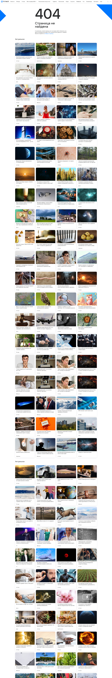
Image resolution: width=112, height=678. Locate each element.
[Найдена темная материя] (87, 448)
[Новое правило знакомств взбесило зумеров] (45, 115)
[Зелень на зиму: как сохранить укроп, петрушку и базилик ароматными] (45, 52)
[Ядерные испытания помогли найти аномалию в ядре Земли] (45, 510)
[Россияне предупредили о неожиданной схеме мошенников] (87, 302)
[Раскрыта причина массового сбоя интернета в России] (45, 156)
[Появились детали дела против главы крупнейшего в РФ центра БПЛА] (87, 579)
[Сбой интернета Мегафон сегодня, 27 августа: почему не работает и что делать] (25, 510)
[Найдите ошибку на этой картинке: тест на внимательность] (66, 302)
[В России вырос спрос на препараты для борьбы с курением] (45, 94)
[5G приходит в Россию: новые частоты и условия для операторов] (45, 344)
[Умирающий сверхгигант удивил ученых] (87, 52)
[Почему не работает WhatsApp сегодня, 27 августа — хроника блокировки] (25, 531)
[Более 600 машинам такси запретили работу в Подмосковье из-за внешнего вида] (66, 198)
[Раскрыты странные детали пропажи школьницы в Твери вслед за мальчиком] (87, 177)
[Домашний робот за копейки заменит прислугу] (45, 364)
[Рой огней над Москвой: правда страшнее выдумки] (87, 73)
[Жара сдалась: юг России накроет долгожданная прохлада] (25, 281)
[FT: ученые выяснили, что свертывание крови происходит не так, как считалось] (66, 620)
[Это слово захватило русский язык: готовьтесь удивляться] (45, 240)
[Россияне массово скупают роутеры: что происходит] (87, 136)
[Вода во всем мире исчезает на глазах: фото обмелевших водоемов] (66, 94)
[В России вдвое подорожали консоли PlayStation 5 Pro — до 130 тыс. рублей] (25, 136)
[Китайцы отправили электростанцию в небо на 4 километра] (45, 641)
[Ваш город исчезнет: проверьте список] (66, 579)
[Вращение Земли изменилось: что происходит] (25, 156)
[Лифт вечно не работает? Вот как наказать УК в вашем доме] (25, 489)
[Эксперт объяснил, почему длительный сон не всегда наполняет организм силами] (25, 385)
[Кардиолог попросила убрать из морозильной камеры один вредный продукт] (66, 52)
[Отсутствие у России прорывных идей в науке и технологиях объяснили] (66, 115)
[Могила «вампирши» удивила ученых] (45, 531)
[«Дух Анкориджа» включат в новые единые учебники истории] (45, 406)
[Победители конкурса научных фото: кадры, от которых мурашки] (66, 510)
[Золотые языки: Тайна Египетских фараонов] (25, 240)
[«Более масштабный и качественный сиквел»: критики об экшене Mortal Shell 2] (66, 281)
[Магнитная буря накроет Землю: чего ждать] (25, 177)
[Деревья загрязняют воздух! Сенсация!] (66, 427)
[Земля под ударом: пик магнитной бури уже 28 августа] (87, 281)
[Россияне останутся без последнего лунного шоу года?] (45, 177)
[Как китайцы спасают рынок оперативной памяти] (66, 468)
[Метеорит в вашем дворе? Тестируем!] (87, 323)
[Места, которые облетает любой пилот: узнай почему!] (25, 302)
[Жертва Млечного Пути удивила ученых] (87, 219)
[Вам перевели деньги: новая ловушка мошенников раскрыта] (87, 115)
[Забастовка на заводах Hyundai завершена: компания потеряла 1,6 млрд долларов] (87, 427)
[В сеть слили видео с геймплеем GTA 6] (25, 468)
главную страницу (49, 33)
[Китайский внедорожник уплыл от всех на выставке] (66, 448)
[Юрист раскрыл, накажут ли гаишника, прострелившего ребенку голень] (25, 323)
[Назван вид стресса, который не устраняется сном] (25, 600)
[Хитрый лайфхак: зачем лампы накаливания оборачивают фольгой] (45, 198)
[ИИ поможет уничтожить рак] (87, 406)
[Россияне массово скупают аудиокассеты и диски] (45, 427)
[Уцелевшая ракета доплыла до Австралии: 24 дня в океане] (25, 52)
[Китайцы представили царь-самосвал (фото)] (45, 558)
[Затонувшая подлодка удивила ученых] (45, 73)
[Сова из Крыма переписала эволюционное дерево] (45, 302)
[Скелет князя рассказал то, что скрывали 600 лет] (66, 73)
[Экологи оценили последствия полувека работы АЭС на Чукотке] (87, 156)
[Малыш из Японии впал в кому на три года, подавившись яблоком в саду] (25, 219)
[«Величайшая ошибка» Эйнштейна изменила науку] (66, 323)
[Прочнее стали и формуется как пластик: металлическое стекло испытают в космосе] (87, 94)
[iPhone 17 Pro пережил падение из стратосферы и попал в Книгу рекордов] (66, 344)
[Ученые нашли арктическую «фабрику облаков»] (66, 406)
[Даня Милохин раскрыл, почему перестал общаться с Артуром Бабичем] (25, 641)
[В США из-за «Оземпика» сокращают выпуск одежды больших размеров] (45, 620)
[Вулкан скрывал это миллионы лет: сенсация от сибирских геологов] (87, 260)
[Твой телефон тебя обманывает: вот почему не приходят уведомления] (66, 364)
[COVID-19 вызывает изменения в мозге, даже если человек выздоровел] (66, 260)
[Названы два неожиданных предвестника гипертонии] (25, 94)
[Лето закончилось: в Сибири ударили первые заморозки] (66, 531)
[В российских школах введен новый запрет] (87, 344)
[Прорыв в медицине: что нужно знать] (66, 156)
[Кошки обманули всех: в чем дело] (87, 558)
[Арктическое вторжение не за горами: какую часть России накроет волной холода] (25, 579)
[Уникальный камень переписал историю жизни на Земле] (25, 558)
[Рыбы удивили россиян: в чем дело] (66, 558)
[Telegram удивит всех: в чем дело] (25, 662)
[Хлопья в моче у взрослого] (25, 448)
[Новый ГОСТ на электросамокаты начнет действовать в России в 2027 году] (66, 489)
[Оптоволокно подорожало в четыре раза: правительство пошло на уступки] (25, 406)
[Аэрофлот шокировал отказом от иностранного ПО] (25, 260)
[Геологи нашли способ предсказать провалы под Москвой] (45, 260)
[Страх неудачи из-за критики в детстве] (25, 364)
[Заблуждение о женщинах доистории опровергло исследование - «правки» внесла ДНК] (87, 620)
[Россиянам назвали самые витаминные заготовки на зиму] (87, 240)
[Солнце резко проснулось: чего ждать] (87, 198)
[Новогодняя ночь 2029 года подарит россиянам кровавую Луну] (66, 641)
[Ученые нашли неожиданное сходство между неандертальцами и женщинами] (87, 641)
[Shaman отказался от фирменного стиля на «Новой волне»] (25, 620)
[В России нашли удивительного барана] (66, 600)
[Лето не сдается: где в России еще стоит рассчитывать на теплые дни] (45, 219)
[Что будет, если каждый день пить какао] (45, 136)
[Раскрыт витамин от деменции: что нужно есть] (45, 662)
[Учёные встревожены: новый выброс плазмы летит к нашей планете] (87, 531)
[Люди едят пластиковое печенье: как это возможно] (66, 136)
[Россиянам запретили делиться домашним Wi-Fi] (66, 240)
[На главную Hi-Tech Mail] (6, 1)
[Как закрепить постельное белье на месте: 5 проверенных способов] (25, 73)
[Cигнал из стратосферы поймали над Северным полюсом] (87, 600)
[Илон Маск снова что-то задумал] (45, 600)
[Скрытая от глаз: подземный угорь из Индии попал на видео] (45, 281)
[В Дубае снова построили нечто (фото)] (66, 219)
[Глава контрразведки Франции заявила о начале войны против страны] (45, 448)
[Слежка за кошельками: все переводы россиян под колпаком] (45, 489)
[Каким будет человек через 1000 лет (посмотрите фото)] (66, 662)
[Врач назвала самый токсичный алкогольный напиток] (25, 198)
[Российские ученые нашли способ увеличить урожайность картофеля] (87, 662)
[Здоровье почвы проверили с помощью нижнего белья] (87, 489)
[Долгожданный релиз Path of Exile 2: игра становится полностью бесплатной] (87, 364)
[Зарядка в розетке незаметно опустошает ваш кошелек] (25, 115)
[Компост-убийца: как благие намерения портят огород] (25, 427)
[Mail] (2, 1)
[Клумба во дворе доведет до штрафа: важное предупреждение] (25, 344)
